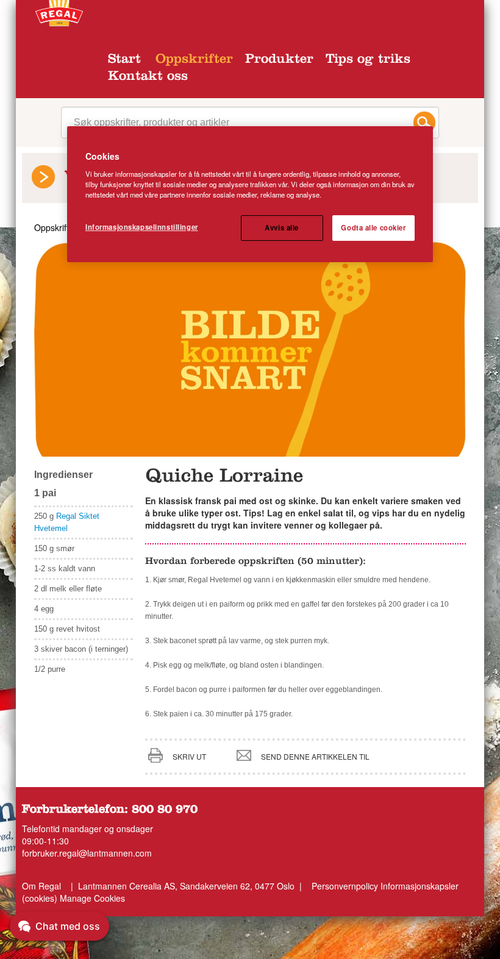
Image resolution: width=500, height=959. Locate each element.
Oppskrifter (194, 60)
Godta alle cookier (373, 227)
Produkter (279, 60)
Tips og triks (368, 60)
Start (124, 60)
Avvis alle (282, 227)
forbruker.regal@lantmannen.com (87, 853)
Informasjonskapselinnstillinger (141, 227)
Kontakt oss (148, 77)
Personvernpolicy (345, 886)
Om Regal (41, 886)
